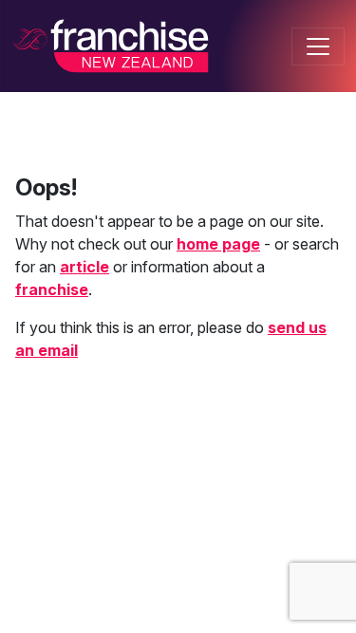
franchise (51, 289)
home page (218, 243)
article (84, 266)
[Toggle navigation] (318, 46)
